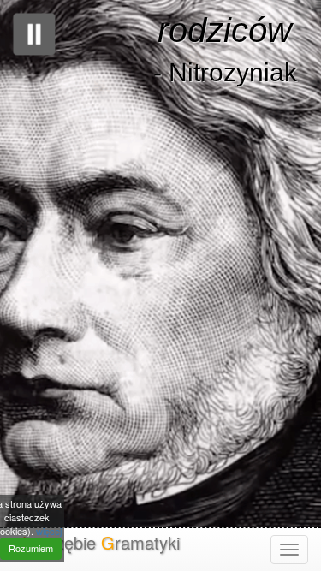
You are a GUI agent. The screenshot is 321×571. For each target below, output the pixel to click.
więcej (49, 531)
